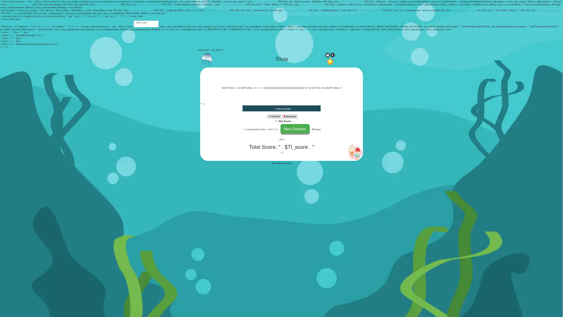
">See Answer (282, 108)
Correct (274, 116)
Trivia (281, 59)
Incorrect (290, 116)
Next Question (295, 128)
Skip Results (285, 121)
